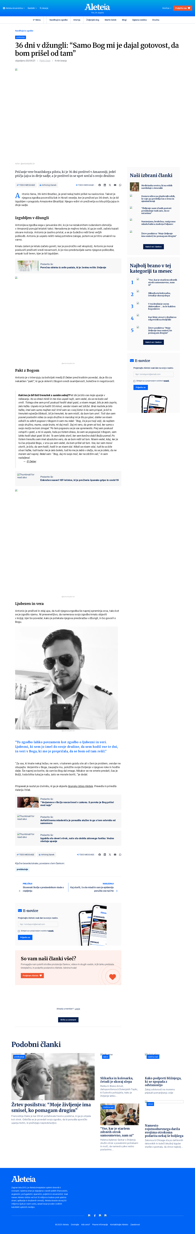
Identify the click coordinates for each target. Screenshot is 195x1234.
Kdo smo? (85, 1224)
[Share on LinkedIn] (105, 185)
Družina (155, 19)
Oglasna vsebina (139, 19)
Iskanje (45, 8)
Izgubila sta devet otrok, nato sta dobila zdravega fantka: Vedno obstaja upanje (77, 840)
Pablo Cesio (45, 60)
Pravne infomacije (100, 1224)
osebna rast (108, 1107)
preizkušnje (22, 869)
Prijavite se (25, 937)
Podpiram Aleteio (30, 975)
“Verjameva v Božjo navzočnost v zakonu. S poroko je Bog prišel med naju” (77, 804)
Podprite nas (181, 8)
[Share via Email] (115, 185)
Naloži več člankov (153, 246)
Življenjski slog (92, 19)
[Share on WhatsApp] (120, 185)
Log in (77, 1008)
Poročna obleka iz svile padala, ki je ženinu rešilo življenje (73, 267)
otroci (150, 1104)
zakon (105, 1057)
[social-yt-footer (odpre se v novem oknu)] (89, 1215)
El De (30, 461)
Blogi (124, 19)
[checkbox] (19, 931)
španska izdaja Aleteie (80, 786)
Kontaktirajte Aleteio (119, 1224)
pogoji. (51, 931)
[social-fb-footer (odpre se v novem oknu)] (95, 1215)
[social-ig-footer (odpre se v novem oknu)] (105, 1215)
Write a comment (68, 1019)
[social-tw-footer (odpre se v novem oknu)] (100, 1215)
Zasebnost (135, 1224)
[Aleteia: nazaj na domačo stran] (97, 6)
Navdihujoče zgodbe (59, 19)
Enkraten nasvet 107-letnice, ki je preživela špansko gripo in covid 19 (79, 480)
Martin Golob (110, 19)
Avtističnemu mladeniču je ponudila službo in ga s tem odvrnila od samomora (78, 822)
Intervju (77, 19)
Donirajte (75, 1224)
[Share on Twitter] (110, 185)
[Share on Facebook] (99, 185)
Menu (38, 19)
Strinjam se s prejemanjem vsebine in (37, 931)
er (35, 461)
